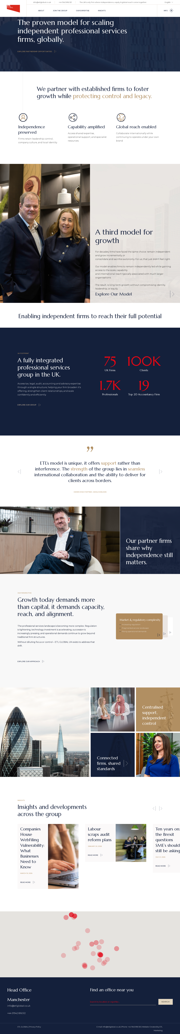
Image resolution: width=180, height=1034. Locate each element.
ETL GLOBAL (23, 1027)
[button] (19, 471)
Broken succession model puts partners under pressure (98, 842)
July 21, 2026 (25, 857)
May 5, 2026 (92, 862)
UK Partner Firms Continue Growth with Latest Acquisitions (167, 842)
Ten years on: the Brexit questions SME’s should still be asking (32, 839)
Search (165, 1002)
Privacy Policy (35, 1027)
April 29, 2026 (161, 862)
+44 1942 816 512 (65, 2)
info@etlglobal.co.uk (42, 2)
